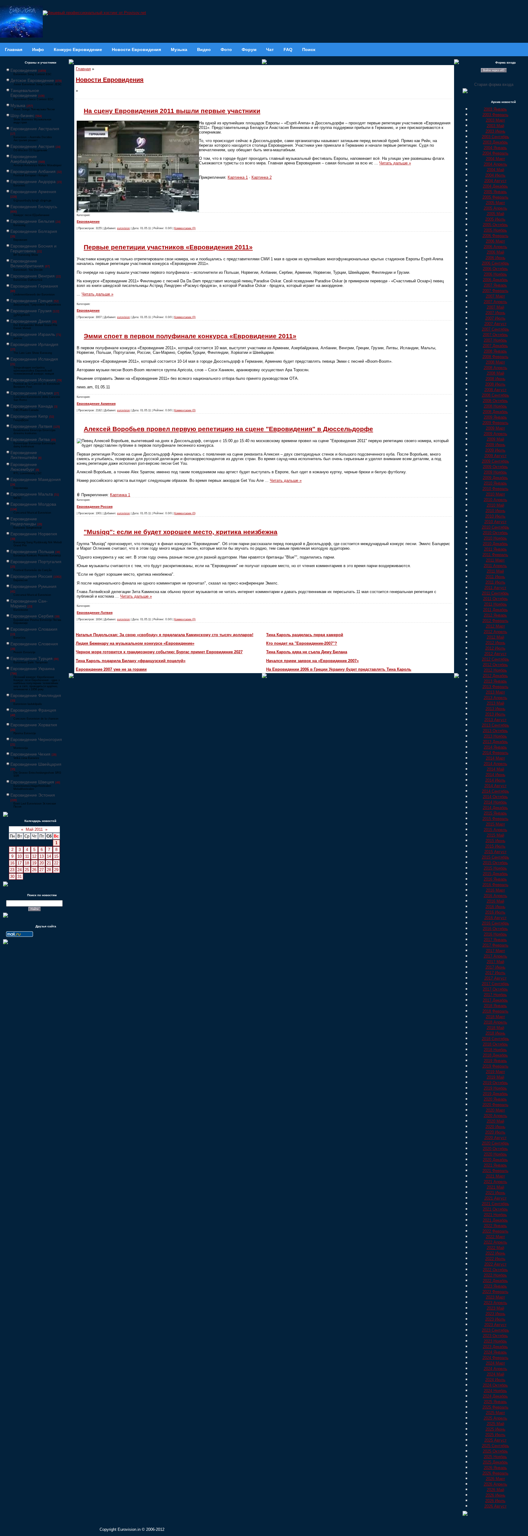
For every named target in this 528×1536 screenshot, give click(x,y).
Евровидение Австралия (34, 128)
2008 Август (495, 389)
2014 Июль (495, 780)
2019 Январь (495, 1060)
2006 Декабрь (495, 279)
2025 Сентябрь (495, 1445)
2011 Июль (495, 582)
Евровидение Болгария (33, 231)
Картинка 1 (238, 177)
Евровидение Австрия (32, 146)
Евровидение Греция (31, 300)
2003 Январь (495, 109)
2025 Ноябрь (495, 1456)
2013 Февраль (495, 686)
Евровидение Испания (33, 379)
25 (27, 869)
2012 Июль (495, 648)
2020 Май (495, 1121)
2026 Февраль (495, 1473)
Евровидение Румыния (33, 586)
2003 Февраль (495, 114)
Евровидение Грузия (31, 310)
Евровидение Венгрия (32, 275)
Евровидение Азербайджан (23, 159)
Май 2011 (34, 829)
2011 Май (495, 571)
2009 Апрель (495, 433)
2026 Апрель (495, 1484)
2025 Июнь (495, 1429)
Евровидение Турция (31, 658)
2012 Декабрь (495, 675)
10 (19, 856)
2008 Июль (495, 384)
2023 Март (495, 1297)
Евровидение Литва (30, 439)
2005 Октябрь (495, 224)
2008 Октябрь (495, 400)
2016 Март (495, 890)
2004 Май (495, 169)
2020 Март (495, 1110)
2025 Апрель (495, 1418)
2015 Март (495, 824)
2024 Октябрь (495, 1385)
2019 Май (495, 1077)
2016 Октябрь (495, 928)
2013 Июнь (495, 708)
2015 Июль (495, 846)
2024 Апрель (495, 1368)
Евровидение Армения (33, 191)
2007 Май (495, 307)
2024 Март (495, 1363)
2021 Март (495, 1176)
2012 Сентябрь (495, 659)
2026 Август (495, 1506)
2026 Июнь (495, 1495)
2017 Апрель (495, 956)
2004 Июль (495, 175)
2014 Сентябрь (495, 791)
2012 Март (495, 626)
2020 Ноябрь (495, 1154)
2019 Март (495, 1071)
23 (12, 869)
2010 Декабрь (495, 543)
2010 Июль (495, 516)
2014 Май (495, 769)
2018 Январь (495, 1005)
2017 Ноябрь (495, 994)
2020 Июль (495, 1132)
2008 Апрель (495, 367)
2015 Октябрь (495, 862)
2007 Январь (495, 285)
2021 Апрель (495, 1181)
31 (19, 876)
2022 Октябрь (495, 1269)
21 (49, 863)
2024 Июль (495, 1379)
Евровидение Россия (31, 576)
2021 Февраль (495, 1170)
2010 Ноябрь (495, 538)
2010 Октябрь (495, 532)
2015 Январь (495, 813)
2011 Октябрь (495, 598)
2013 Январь (495, 681)
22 (56, 863)
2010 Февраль (495, 488)
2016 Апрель (495, 895)
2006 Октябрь (495, 268)
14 (49, 856)
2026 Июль (495, 1500)
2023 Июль (495, 1319)
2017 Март (495, 950)
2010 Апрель (495, 499)
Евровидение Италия (31, 392)
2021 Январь (495, 1165)
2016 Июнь (495, 906)
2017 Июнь (495, 967)
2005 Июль (495, 219)
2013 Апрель (495, 697)
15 (56, 856)
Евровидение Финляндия (35, 695)
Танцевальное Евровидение (24, 93)
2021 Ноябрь (495, 1214)
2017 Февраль (495, 945)
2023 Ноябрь (495, 1341)
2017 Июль (495, 972)
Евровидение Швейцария (35, 764)
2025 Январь (495, 1401)
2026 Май (495, 1489)
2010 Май (495, 505)
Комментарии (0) (185, 228)
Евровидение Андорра (33, 181)
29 (56, 869)
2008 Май (495, 373)
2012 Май (495, 637)
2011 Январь (495, 549)
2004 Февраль (495, 153)
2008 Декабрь (495, 411)
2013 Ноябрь (495, 736)
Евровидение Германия (34, 286)
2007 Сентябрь (495, 329)
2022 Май (495, 1247)
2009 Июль (495, 450)
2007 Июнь (495, 312)
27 (41, 869)
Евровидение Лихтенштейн (23, 455)
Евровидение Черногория (36, 739)
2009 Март (495, 428)
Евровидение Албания (33, 171)
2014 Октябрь (495, 796)
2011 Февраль (495, 554)
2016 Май (495, 901)
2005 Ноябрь (495, 230)
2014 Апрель (495, 763)
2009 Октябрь (495, 466)
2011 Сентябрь (495, 593)
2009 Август (495, 455)
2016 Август (495, 917)
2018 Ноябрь (495, 1049)
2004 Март (495, 158)
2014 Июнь (495, 774)
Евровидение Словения (34, 643)
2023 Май (495, 1308)
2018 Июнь (495, 1033)
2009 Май (495, 439)
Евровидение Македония (35, 479)
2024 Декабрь (495, 1396)
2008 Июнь (495, 378)
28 (49, 869)
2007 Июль (495, 318)
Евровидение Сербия (31, 616)
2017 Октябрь (495, 989)
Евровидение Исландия (34, 359)
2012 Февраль (495, 620)
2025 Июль (495, 1434)
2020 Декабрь (495, 1159)
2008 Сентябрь (495, 395)
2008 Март (495, 362)
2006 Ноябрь (495, 274)
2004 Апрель (495, 164)
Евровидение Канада (31, 406)
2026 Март (495, 1478)
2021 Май (495, 1187)
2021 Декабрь (495, 1220)
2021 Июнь (495, 1192)
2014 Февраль (495, 752)
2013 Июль (495, 714)
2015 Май (495, 835)
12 (34, 856)
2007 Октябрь (495, 334)
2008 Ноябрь (495, 406)
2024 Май (495, 1374)
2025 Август (495, 1440)
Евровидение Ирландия (34, 344)
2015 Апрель (495, 829)
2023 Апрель (495, 1302)
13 (41, 856)
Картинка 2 (261, 177)
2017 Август (495, 978)
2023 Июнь (495, 1313)
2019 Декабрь (495, 1093)
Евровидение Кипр (29, 416)
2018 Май (495, 1027)
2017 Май (495, 961)
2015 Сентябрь (495, 857)
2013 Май (495, 703)
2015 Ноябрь (495, 868)
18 (27, 863)
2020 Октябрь (495, 1148)
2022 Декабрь (495, 1280)
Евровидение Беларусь (33, 206)
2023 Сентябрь (495, 1330)
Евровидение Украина (32, 668)
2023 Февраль (495, 1291)
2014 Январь (495, 747)
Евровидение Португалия (35, 561)
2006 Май (495, 252)
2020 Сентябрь (495, 1143)
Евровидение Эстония (32, 795)
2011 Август (495, 587)
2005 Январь (495, 191)
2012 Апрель (495, 631)
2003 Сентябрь (495, 136)
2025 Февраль (495, 1407)
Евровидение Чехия (30, 754)
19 (34, 863)
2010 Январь (495, 483)
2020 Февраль (495, 1104)
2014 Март (495, 758)
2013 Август (495, 719)
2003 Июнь (495, 131)
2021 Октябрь (495, 1209)
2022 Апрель (495, 1242)
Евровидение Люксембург (23, 467)
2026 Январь (495, 1467)
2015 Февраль (495, 818)
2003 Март (495, 120)
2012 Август (495, 653)
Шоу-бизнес (22, 115)
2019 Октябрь (495, 1082)
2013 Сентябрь (495, 725)
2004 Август (495, 180)
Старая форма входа (493, 84)
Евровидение (23, 70)
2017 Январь (495, 939)
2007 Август (495, 323)
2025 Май (495, 1423)
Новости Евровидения (110, 79)
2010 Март (495, 494)
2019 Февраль (495, 1066)
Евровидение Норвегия (33, 533)
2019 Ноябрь (495, 1088)
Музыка (17, 105)
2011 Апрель (495, 565)
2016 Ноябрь (495, 934)
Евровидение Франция (33, 710)
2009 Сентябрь (495, 461)
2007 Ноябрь (495, 340)
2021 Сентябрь (495, 1203)
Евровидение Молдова (33, 504)
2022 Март (495, 1236)
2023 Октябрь (495, 1335)
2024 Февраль (495, 1357)
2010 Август (495, 521)
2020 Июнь (495, 1126)
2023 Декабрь (495, 1346)
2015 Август (495, 851)
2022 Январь (495, 1225)
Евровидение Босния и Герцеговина (33, 248)
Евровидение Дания (30, 321)
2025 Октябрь (495, 1451)
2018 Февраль (495, 1011)
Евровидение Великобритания (27, 263)
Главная (83, 69)
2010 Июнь (495, 510)
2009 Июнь (495, 444)
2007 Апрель (495, 301)
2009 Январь (495, 417)
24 (19, 869)
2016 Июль (495, 912)
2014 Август (495, 785)
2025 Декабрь (495, 1462)
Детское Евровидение (32, 80)
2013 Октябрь (495, 730)
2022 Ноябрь (495, 1275)
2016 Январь (495, 879)
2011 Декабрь (495, 609)
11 (27, 856)
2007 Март (495, 296)
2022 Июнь (495, 1253)
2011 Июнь (495, 576)
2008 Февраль (495, 356)
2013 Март (495, 692)
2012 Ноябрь (495, 670)
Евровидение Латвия (31, 426)
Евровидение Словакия (33, 629)
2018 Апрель (495, 1022)
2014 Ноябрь (495, 802)
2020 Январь (495, 1099)
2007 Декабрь (495, 345)
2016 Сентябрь (495, 923)
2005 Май (495, 213)
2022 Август (495, 1264)
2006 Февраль (495, 235)
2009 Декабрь (495, 477)
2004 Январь (495, 147)
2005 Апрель (495, 208)
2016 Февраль (495, 884)
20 (41, 863)
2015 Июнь (495, 840)
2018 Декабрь (495, 1055)
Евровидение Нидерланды (23, 521)
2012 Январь (495, 615)
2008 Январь (495, 351)
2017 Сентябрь (495, 983)
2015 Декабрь (495, 873)
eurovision (123, 228)
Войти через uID (493, 70)
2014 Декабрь (495, 807)
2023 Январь (495, 1286)
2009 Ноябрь (495, 472)
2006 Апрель (495, 246)
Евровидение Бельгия (32, 221)
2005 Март (495, 202)
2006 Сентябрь (495, 263)
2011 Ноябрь (495, 604)
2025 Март (495, 1412)
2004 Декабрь (495, 186)
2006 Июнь (495, 257)
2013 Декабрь (495, 741)
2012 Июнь (495, 642)
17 (19, 863)
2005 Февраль (495, 197)
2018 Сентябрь (495, 1038)
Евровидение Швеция (32, 781)
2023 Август (495, 1324)
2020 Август (495, 1137)
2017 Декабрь (495, 1000)
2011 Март (495, 560)
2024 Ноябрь (495, 1390)
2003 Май (495, 125)
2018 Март (495, 1016)
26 (34, 869)
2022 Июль (495, 1258)
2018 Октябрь (495, 1044)
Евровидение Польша (32, 551)
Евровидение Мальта (31, 494)
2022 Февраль (495, 1231)
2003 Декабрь (495, 142)
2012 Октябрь (495, 664)
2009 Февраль (495, 422)
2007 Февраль (495, 290)
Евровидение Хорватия (33, 724)
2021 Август (495, 1198)
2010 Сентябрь (495, 527)
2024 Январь (495, 1352)
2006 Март (495, 241)
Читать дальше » (395, 163)
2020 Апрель (495, 1115)
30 (12, 876)
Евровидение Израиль (32, 334)
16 (12, 863)
